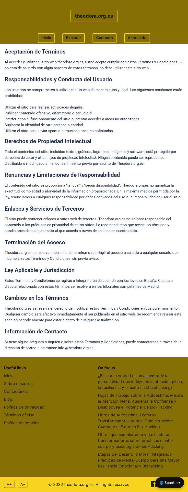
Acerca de (137, 37)
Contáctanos (16, 391)
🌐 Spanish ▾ (169, 482)
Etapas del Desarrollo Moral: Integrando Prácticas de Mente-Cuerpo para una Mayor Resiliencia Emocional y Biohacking (138, 460)
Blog (8, 399)
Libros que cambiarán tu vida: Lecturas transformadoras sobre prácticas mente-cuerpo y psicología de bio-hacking (135, 440)
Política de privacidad (24, 407)
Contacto (104, 37)
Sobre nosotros (18, 383)
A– (22, 484)
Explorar (73, 37)
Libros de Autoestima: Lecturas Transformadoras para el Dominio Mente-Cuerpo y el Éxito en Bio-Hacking (136, 420)
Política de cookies (21, 422)
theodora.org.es (94, 16)
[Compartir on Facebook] (154, 485)
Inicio (46, 37)
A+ (9, 484)
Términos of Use (19, 414)
